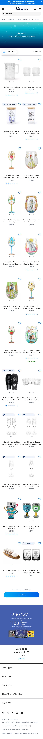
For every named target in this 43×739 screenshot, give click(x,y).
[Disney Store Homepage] (21, 9)
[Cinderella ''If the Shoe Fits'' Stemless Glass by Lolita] (31, 247)
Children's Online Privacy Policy (10, 729)
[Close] (41, 1)
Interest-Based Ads (7, 733)
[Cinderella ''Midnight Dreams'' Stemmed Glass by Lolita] (11, 247)
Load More (21, 595)
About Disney (24, 729)
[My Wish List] (35, 9)
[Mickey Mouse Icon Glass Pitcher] (11, 72)
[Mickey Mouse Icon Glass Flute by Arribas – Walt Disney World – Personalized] (31, 469)
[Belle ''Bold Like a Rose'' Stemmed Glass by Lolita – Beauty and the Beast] (11, 160)
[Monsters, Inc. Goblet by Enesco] (31, 511)
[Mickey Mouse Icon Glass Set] (31, 72)
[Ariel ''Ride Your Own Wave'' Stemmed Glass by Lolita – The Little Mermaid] (11, 205)
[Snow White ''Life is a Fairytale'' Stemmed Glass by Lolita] (11, 335)
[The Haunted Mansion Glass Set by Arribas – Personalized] (11, 383)
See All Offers (31, 3)
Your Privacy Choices (24, 726)
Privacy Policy (33, 722)
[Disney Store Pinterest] (17, 713)
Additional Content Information (19, 722)
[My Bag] (40, 9)
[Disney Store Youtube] (21, 713)
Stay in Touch (6, 703)
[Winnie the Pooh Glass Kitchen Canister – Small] (11, 116)
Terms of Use (5, 722)
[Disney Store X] (12, 713)
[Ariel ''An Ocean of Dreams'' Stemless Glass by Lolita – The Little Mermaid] (31, 335)
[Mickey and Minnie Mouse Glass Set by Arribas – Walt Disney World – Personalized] (31, 555)
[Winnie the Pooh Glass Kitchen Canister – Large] (31, 116)
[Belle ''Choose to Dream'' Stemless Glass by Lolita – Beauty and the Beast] (31, 160)
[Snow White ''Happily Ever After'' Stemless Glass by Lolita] (11, 291)
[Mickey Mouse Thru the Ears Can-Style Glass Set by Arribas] (31, 383)
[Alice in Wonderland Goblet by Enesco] (11, 511)
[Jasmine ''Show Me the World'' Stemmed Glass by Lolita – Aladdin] (31, 291)
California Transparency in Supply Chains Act (26, 733)
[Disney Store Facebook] (3, 713)
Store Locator (7, 685)
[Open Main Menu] (3, 9)
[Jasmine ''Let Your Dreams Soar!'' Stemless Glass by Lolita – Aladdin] (31, 205)
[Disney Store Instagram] (8, 713)
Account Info (6, 677)
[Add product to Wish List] (19, 60)
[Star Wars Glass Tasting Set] (11, 555)
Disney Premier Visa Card (12, 694)
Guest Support (7, 668)
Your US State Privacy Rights (9, 726)
